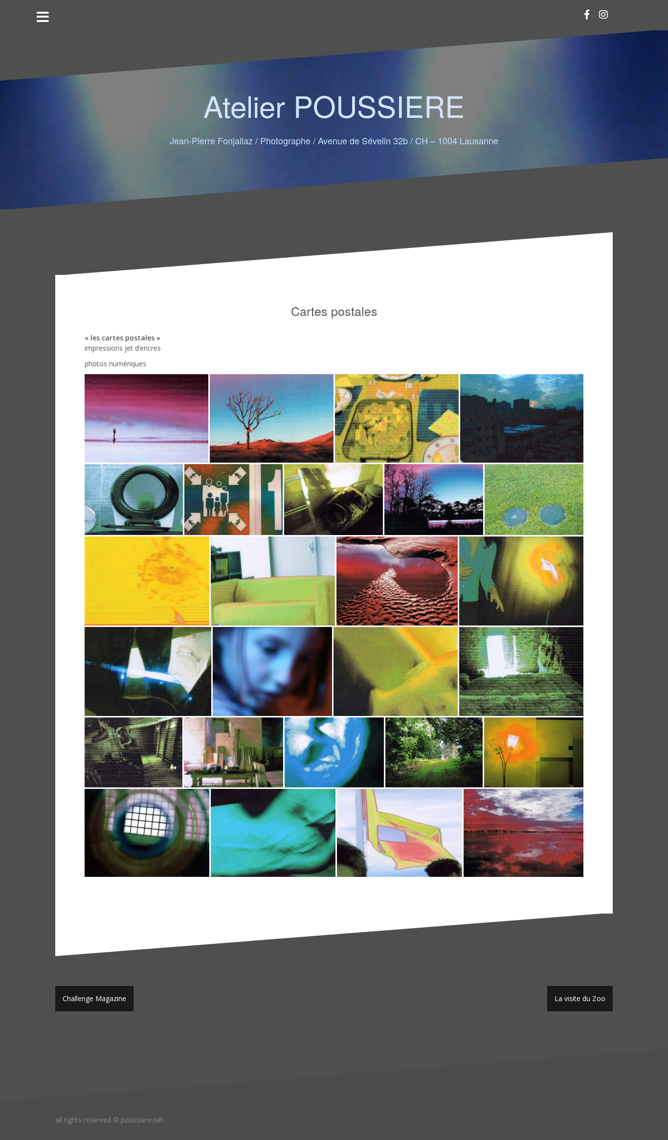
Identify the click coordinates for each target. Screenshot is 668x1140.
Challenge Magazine (94, 998)
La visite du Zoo (580, 998)
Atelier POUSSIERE (334, 105)
